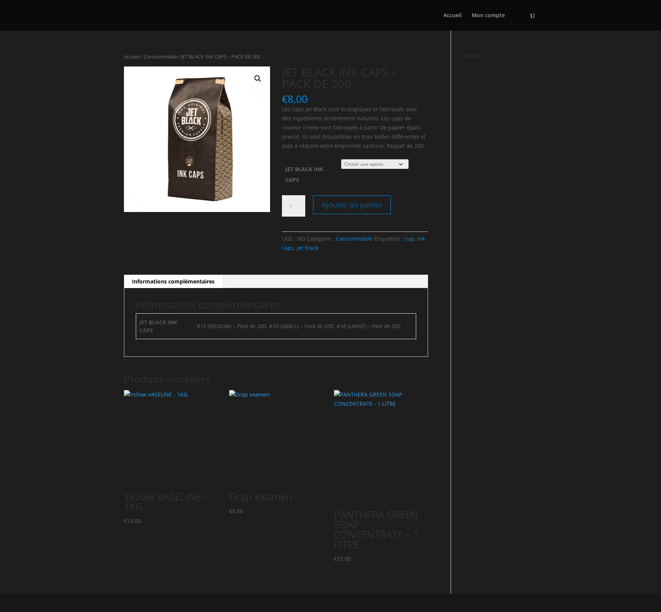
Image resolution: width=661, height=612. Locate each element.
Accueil (452, 16)
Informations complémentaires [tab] (173, 281)
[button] (258, 79)
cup (409, 238)
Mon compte (488, 16)
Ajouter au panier (352, 204)
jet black (307, 247)
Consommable (160, 56)
